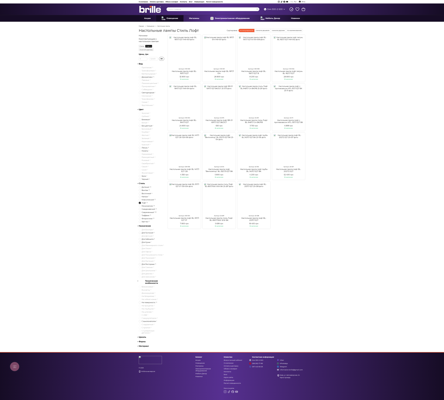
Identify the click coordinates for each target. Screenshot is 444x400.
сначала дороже (278, 30)
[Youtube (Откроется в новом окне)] (287, 2)
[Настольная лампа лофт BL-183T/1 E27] (184, 51)
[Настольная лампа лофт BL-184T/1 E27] (184, 100)
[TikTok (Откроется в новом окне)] (281, 2)
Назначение (145, 226)
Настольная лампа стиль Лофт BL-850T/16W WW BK (219, 219)
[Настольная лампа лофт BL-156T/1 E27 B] (254, 51)
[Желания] (297, 9)
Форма (142, 342)
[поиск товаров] (257, 9)
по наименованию (294, 30)
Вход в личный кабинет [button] (233, 360)
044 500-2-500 (275, 9)
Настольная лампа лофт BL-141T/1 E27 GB (184, 170)
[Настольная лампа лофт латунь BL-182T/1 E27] (289, 51)
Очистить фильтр (146, 50)
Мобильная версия (148, 371)
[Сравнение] (291, 9)
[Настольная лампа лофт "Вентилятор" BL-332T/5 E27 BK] (219, 149)
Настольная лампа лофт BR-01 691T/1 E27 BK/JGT (219, 121)
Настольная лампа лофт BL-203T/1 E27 (253, 219)
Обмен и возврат (171, 2)
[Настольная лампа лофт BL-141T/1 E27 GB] (184, 149)
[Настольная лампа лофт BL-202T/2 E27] (289, 149)
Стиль (142, 183)
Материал (144, 346)
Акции (147, 18)
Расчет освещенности (214, 2)
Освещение (172, 18)
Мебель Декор (272, 18)
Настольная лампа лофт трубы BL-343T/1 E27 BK (254, 170)
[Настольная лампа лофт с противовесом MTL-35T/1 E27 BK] (289, 100)
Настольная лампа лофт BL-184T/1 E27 (184, 121)
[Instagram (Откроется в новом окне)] (279, 2)
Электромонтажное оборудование (232, 18)
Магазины (194, 18)
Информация (199, 2)
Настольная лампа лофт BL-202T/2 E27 (288, 170)
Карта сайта (228, 377)
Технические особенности (151, 282)
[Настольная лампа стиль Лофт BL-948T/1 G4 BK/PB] (254, 100)
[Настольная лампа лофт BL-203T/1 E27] (254, 198)
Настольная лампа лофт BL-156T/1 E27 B (253, 72)
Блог (191, 2)
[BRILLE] (150, 360)
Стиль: (142, 46)
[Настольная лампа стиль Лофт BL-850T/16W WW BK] (219, 198)
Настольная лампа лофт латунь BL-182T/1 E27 (288, 72)
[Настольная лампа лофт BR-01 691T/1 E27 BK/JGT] (219, 100)
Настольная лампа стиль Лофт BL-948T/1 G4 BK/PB (253, 121)
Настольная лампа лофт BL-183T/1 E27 (184, 72)
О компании (143, 2)
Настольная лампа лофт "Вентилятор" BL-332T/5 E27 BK (219, 170)
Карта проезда (285, 377)
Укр (291, 1)
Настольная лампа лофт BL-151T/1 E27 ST (184, 219)
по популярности (246, 30)
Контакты (183, 2)
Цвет (141, 109)
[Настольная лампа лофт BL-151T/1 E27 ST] (184, 198)
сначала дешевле (262, 30)
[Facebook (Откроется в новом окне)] (284, 2)
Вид (141, 64)
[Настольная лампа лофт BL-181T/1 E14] (219, 51)
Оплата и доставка (157, 2)
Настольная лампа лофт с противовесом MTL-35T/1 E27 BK (288, 121)
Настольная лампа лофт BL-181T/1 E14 (219, 72)
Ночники (143, 36)
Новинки (295, 18)
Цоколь (142, 337)
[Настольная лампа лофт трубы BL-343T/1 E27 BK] (254, 149)
